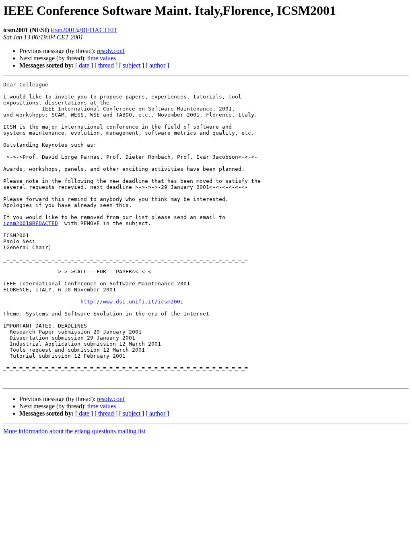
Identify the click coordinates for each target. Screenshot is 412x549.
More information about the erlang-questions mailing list (74, 431)
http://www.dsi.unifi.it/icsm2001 (131, 302)
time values (101, 58)
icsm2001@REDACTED (84, 30)
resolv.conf (111, 50)
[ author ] (157, 65)
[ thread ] (106, 65)
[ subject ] (131, 65)
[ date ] (84, 65)
